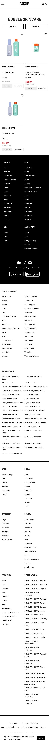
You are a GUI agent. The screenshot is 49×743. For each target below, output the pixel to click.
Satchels (5, 486)
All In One (7, 196)
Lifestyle (27, 563)
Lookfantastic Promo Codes (12, 411)
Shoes (6, 215)
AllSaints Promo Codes (32, 376)
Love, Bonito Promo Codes (34, 411)
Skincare (27, 524)
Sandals (27, 494)
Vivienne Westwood (31, 356)
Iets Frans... (6, 324)
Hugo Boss (28, 320)
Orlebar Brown (7, 340)
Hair (3, 585)
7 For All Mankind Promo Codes (11, 377)
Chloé (4, 309)
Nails (26, 539)
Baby (6, 233)
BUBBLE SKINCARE (8, 67)
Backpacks (6, 490)
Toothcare (28, 528)
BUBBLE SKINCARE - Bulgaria (35, 599)
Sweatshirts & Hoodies (32, 188)
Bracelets (5, 528)
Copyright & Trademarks (10, 727)
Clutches (5, 482)
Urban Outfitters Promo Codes (13, 454)
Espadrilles (28, 490)
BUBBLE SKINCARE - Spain (34, 673)
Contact (27, 245)
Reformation (6, 344)
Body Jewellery (7, 539)
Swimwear (8, 211)
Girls (5, 237)
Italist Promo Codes (31, 399)
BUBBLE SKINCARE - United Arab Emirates (34, 682)
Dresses (7, 184)
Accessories (8, 203)
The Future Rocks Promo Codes (11, 448)
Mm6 (4, 332)
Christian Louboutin (31, 309)
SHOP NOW (7, 86)
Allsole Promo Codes (9, 383)
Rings (4, 520)
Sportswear (8, 176)
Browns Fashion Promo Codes (13, 387)
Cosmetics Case (30, 547)
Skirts (6, 192)
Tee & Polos (28, 168)
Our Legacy (28, 340)
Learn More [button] (17, 739)
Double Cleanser (8, 72)
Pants (6, 188)
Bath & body (29, 520)
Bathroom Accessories (10, 612)
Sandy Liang (29, 348)
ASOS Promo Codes (31, 383)
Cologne (5, 600)
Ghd (3, 320)
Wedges (27, 502)
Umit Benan (6, 352)
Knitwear (7, 172)
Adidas (4, 301)
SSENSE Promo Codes (32, 437)
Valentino (28, 352)
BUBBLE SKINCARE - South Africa (34, 668)
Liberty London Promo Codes (12, 403)
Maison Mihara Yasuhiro (11, 328)
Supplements (29, 567)
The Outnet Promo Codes (33, 447)
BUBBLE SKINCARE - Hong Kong (34, 624)
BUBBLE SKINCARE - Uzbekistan (32, 695)
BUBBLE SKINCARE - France (34, 611)
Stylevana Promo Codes (11, 443)
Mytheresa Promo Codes (11, 418)
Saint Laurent (7, 348)
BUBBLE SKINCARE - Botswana (32, 594)
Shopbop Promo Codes (33, 430)
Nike (3, 336)
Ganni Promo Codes (9, 399)
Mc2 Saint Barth (30, 328)
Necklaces (5, 524)
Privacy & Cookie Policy (29, 723)
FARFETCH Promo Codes (11, 395)
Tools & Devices (30, 551)
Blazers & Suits (29, 176)
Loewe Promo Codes (32, 407)
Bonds (4, 305)
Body (4, 581)
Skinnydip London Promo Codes (11, 438)
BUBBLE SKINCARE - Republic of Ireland (35, 655)
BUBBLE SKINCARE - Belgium (35, 589)
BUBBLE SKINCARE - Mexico (34, 637)
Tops (5, 168)
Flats (26, 475)
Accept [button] (40, 738)
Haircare (27, 532)
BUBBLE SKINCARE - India (34, 629)
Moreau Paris (29, 332)
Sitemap (43, 727)
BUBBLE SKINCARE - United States (34, 689)
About (26, 233)
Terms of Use (14, 723)
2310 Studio (6, 297)
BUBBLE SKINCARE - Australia (35, 585)
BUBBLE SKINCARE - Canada (35, 607)
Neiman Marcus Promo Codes (35, 418)
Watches (27, 219)
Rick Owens (28, 344)
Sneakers (27, 486)
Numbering (28, 336)
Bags (6, 199)
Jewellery (7, 207)
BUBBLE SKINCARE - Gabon (34, 615)
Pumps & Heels (30, 482)
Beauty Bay (6, 82)
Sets (3, 604)
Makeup (27, 536)
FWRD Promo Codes (31, 395)
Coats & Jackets (10, 180)
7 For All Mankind (30, 297)
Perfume (27, 555)
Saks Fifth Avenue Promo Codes (11, 431)
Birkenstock (28, 301)
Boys (5, 241)
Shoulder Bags (7, 475)
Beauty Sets (28, 543)
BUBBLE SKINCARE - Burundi (35, 603)
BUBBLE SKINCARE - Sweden (35, 677)
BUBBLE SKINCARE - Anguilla (35, 581)
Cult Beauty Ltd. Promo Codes (13, 391)
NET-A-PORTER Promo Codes (12, 422)
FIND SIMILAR (18, 86)
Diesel (4, 312)
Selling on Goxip (30, 241)
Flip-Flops (28, 498)
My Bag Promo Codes (32, 414)
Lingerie (7, 219)
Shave (4, 593)
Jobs (26, 237)
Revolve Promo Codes (32, 426)
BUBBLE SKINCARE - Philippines (32, 649)
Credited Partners (30, 249)
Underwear (28, 215)
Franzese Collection (9, 316)
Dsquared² (28, 312)
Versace (5, 356)
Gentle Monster (30, 316)
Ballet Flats (28, 478)
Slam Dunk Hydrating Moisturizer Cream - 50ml (34, 73)
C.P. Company (29, 305)
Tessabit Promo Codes (32, 443)
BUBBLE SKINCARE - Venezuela (32, 702)
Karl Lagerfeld (29, 324)
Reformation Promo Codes (12, 426)
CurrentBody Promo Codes (34, 391)
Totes (4, 478)
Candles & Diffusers (31, 559)
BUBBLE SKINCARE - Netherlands (32, 642)
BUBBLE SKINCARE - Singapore (32, 662)
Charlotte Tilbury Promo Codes (35, 387)
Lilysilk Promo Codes (32, 403)
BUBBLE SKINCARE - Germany (35, 619)
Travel (4, 494)
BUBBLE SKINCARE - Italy (33, 633)
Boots (26, 506)
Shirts (26, 172)
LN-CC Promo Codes (9, 407)
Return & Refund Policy (29, 727)
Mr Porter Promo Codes (10, 414)
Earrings (5, 532)
